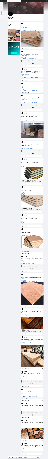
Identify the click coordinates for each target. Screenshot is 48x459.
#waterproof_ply (23, 101)
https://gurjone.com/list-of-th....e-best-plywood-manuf (30, 102)
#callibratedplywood (27, 148)
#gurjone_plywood (23, 100)
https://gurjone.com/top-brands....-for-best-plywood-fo (30, 30)
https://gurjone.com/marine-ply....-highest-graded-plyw (30, 90)
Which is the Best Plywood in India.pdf (28, 451)
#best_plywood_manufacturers (25, 74)
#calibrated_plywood (23, 164)
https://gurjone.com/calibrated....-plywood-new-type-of (30, 378)
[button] (14, 1)
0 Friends (10, 23)
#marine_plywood (23, 29)
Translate (26, 51)
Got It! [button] (38, 457)
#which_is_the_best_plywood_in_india (26, 315)
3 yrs (24, 51)
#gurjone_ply (22, 28)
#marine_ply (22, 75)
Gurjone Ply (25, 68)
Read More (22, 166)
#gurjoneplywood (32, 148)
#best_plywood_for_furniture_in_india (25, 27)
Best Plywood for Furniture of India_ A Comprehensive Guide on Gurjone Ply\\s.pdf (32, 78)
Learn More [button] (27, 457)
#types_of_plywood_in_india (24, 449)
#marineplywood (23, 148)
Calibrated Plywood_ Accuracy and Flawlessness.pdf (29, 398)
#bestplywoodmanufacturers (28, 235)
